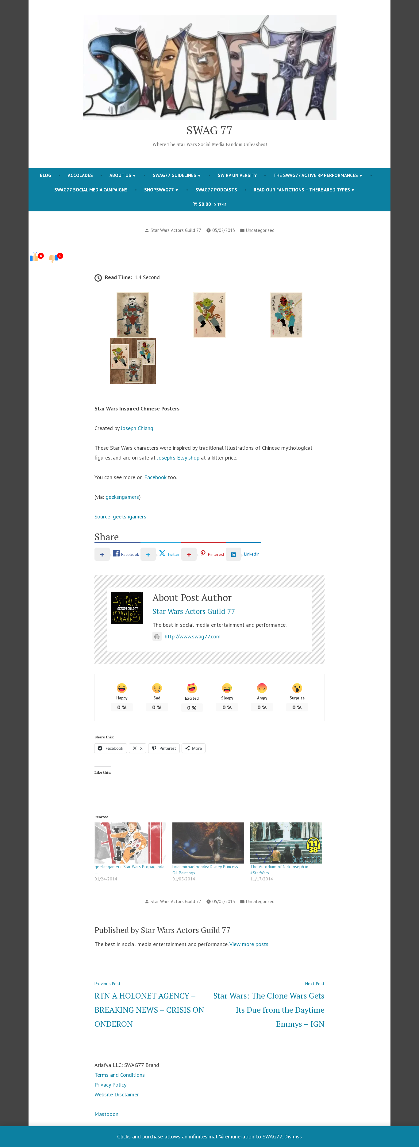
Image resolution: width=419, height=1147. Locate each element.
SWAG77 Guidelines (174, 175)
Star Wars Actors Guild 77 (176, 230)
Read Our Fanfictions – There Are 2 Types (302, 190)
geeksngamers (122, 496)
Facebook (155, 477)
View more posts (248, 944)
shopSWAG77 (159, 190)
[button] (132, 315)
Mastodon (106, 1114)
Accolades (80, 175)
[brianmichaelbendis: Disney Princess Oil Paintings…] (208, 843)
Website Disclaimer (116, 1094)
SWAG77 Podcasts (216, 190)
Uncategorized (260, 230)
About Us (120, 175)
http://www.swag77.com (193, 636)
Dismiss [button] (293, 1136)
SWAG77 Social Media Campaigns (91, 190)
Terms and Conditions (119, 1074)
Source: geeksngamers (120, 516)
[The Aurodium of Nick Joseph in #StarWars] (286, 843)
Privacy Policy (110, 1084)
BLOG (45, 175)
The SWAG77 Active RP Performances (315, 175)
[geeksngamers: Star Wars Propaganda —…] (130, 843)
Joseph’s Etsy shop (178, 457)
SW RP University (237, 175)
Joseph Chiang (137, 428)
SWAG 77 (209, 130)
